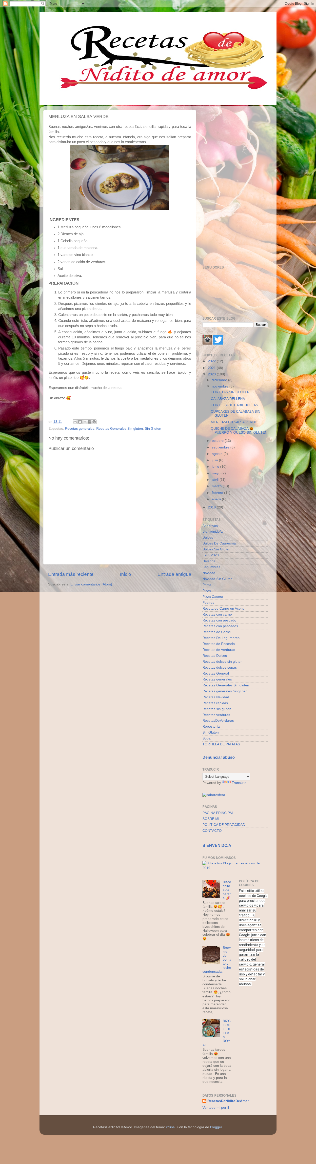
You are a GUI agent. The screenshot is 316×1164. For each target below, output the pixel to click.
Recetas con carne (217, 614)
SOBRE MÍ (210, 819)
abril (215, 480)
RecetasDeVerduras (218, 720)
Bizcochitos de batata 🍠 (227, 890)
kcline (170, 1127)
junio (216, 466)
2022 (212, 361)
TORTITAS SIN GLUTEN (230, 392)
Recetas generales (79, 428)
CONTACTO (212, 831)
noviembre (220, 386)
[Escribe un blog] (80, 421)
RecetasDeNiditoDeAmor (228, 1101)
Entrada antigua (174, 574)
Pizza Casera (212, 597)
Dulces (207, 537)
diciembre (220, 380)
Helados (208, 561)
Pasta (206, 585)
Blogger (216, 1127)
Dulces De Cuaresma (219, 543)
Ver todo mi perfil (215, 1107)
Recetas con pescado (219, 620)
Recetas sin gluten (216, 709)
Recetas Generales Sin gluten (119, 428)
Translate (239, 783)
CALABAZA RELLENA (228, 399)
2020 (212, 374)
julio (215, 460)
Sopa (206, 738)
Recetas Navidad (215, 697)
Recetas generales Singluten (224, 691)
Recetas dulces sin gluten (222, 661)
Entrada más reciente (71, 574)
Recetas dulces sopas (219, 667)
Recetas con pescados (220, 626)
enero (217, 499)
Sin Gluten (153, 428)
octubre (218, 441)
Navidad (208, 573)
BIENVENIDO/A (216, 845)
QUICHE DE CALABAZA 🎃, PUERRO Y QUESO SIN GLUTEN (239, 430)
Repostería (211, 726)
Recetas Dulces (214, 656)
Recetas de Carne (216, 632)
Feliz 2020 (210, 555)
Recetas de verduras (218, 650)
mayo (216, 473)
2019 (212, 507)
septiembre (221, 447)
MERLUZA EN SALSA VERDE (234, 422)
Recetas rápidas (215, 703)
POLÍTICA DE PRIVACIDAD (223, 825)
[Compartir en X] (84, 421)
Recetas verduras (216, 715)
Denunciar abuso (218, 757)
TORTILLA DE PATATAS (221, 744)
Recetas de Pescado (218, 644)
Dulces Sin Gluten (216, 549)
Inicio (125, 574)
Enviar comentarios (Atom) (91, 584)
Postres (208, 602)
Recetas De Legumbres (220, 638)
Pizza (206, 591)
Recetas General (215, 673)
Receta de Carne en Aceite (223, 608)
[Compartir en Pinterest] (94, 421)
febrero (218, 493)
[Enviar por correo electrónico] (75, 421)
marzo (217, 486)
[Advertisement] (235, 184)
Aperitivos (210, 526)
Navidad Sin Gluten (217, 579)
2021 (212, 368)
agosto (217, 454)
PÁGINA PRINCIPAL (218, 813)
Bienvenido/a (212, 531)
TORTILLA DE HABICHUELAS (234, 405)
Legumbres (211, 567)
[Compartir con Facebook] (89, 421)
